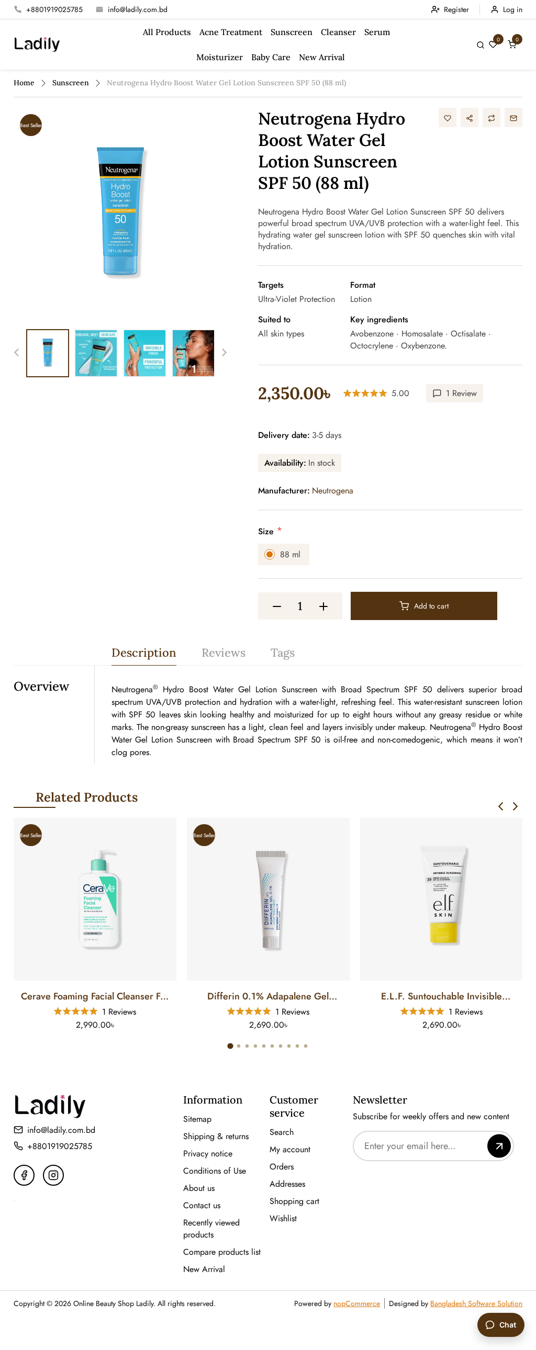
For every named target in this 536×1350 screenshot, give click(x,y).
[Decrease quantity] (277, 605)
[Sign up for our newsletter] (499, 1145)
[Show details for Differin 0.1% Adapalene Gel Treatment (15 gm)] (268, 899)
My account (290, 1149)
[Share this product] (469, 117)
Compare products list (222, 1252)
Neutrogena (332, 491)
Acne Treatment (230, 32)
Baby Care (271, 57)
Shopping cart (294, 1201)
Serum (377, 32)
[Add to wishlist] (447, 117)
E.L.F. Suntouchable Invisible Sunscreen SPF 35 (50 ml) (441, 997)
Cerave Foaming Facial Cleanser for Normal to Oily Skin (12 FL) (95, 997)
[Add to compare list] (491, 117)
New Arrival (322, 57)
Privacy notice (207, 1154)
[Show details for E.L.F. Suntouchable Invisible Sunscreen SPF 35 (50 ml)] (441, 899)
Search (282, 1132)
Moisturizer (219, 57)
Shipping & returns (216, 1136)
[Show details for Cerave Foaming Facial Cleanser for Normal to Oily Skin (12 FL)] (95, 899)
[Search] (480, 44)
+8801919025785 (54, 9)
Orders (282, 1167)
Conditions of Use (214, 1171)
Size (267, 531)
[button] (501, 806)
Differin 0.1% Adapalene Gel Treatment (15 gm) (268, 997)
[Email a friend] (513, 117)
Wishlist (283, 1218)
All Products (167, 32)
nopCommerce (356, 1303)
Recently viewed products (211, 1229)
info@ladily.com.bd (138, 9)
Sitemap (197, 1119)
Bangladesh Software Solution (476, 1303)
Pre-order (101, 970)
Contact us (201, 1205)
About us (199, 1188)
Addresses (287, 1184)
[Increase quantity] (323, 605)
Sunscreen (291, 32)
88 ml (290, 554)
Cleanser (338, 32)
